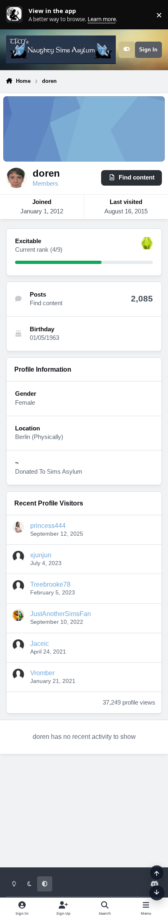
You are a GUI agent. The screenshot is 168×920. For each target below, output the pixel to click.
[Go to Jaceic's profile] (18, 645)
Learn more (16, 15)
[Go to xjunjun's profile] (18, 556)
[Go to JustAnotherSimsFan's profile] (18, 615)
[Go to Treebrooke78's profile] (18, 586)
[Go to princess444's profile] (18, 527)
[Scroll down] (156, 892)
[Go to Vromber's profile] (18, 674)
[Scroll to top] (156, 872)
